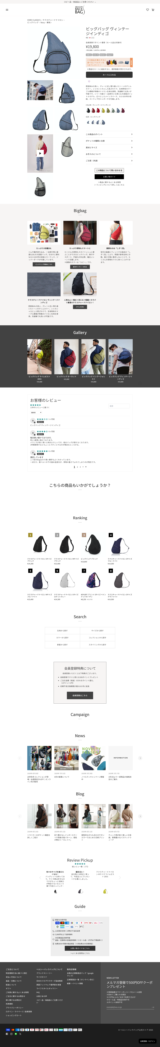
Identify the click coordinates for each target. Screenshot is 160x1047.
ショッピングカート (14, 1015)
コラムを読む (80, 307)
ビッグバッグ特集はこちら (43, 264)
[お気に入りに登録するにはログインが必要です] (89, 81)
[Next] (140, 383)
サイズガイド (41, 977)
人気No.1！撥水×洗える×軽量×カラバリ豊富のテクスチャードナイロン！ (80, 301)
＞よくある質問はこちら (80, 953)
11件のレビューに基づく (40, 407)
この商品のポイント (94, 134)
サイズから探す (97, 630)
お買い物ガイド (109, 176)
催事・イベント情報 (75, 983)
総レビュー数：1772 (80, 866)
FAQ (38, 992)
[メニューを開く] (8, 10)
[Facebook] (7, 1034)
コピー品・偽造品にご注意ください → (80, 1)
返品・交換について (14, 981)
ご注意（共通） (92, 160)
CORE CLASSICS (34, 20)
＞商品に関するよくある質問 (109, 182)
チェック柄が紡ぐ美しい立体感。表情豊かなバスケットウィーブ (119, 837)
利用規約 (9, 1004)
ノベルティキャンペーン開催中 (92, 778)
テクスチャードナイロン (53, 20)
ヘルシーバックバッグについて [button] (49, 969)
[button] (83, 466)
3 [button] (80, 467)
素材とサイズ (91, 147)
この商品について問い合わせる (109, 170)
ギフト (8, 988)
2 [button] (77, 467)
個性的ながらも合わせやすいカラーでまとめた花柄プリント (92, 837)
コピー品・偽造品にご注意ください (49, 1001)
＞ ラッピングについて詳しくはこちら (109, 184)
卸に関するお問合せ (14, 1000)
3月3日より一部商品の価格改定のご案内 (119, 778)
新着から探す (62, 644)
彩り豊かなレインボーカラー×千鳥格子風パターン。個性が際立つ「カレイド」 (65, 837)
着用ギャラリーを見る (80, 267)
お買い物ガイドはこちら (80, 948)
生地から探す (62, 630)
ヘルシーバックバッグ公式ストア (134, 1029)
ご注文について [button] (12, 969)
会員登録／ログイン (147, 1041)
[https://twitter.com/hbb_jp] (20, 1034)
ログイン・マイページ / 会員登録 (19, 1011)
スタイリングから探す (97, 644)
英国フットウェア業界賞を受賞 (48, 984)
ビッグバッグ (33, 22)
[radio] (88, 110)
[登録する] (151, 1007)
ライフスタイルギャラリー (47, 988)
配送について (11, 984)
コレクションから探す (97, 637)
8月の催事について (61, 777)
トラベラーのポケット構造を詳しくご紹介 (38, 836)
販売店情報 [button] (71, 969)
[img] (42, 419)
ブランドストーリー (44, 973)
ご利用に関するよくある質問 (17, 992)
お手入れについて (93, 154)
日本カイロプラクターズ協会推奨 (49, 981)
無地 (48, 22)
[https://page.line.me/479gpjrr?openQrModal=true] (16, 1034)
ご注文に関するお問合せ (15, 996)
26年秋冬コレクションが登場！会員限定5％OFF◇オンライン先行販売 (39, 779)
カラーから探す (62, 637)
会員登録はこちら (80, 695)
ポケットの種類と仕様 (95, 140)
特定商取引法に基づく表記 (16, 973)
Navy (43, 22)
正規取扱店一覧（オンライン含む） (81, 979)
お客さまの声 (41, 996)
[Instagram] (11, 1034)
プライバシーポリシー (14, 1007)
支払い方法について (14, 977)
